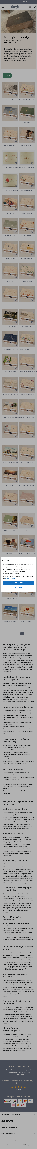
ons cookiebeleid (10, 578)
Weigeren (18, 587)
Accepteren (18, 583)
